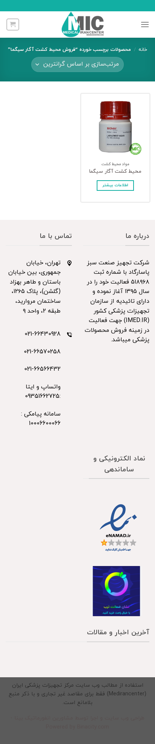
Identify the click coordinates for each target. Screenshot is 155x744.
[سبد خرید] (12, 24)
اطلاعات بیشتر (115, 185)
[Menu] (144, 24)
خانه (142, 49)
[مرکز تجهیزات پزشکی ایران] (83, 24)
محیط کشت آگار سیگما (115, 171)
